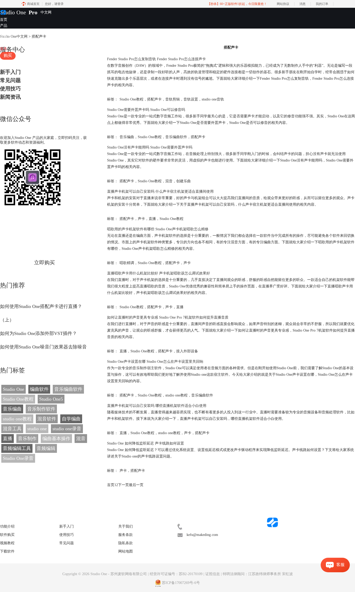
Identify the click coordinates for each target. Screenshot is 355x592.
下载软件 (7, 551)
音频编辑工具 (17, 448)
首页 (3, 20)
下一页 (123, 485)
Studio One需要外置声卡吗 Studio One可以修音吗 (146, 110)
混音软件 (46, 418)
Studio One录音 (18, 458)
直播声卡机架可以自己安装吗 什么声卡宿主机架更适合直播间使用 (160, 191)
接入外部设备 (187, 351)
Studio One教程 (18, 399)
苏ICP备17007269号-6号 (181, 583)
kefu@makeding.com (202, 535)
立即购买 (44, 262)
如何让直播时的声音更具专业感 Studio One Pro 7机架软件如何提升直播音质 (167, 317)
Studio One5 (51, 399)
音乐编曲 (12, 409)
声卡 (141, 219)
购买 (8, 55)
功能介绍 (7, 526)
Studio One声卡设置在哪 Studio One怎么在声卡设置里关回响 (155, 362)
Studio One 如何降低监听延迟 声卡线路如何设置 (145, 443)
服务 (3, 49)
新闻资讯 (10, 97)
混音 (81, 438)
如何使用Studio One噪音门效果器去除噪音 (43, 346)
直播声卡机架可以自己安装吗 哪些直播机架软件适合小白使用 (156, 406)
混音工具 (12, 428)
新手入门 (10, 72)
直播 (7, 438)
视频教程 (7, 43)
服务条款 (125, 535)
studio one (37, 428)
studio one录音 (66, 428)
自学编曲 (71, 418)
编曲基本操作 (56, 438)
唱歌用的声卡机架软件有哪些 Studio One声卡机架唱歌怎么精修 (157, 229)
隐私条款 (125, 543)
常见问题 (10, 80)
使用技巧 (10, 88)
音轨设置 (190, 99)
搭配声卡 (154, 99)
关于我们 (125, 526)
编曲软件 (39, 389)
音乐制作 (27, 438)
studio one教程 (17, 418)
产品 (3, 26)
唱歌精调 (127, 263)
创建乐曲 (183, 181)
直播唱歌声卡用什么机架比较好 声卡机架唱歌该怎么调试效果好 (158, 273)
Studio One (13, 12)
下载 (3, 37)
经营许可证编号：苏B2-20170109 (176, 574)
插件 (3, 31)
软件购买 (7, 535)
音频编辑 (46, 448)
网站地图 (125, 551)
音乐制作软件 (41, 409)
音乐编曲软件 (68, 389)
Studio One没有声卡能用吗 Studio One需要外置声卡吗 (149, 147)
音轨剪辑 (172, 99)
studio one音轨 (213, 99)
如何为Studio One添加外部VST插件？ (38, 333)
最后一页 (136, 485)
